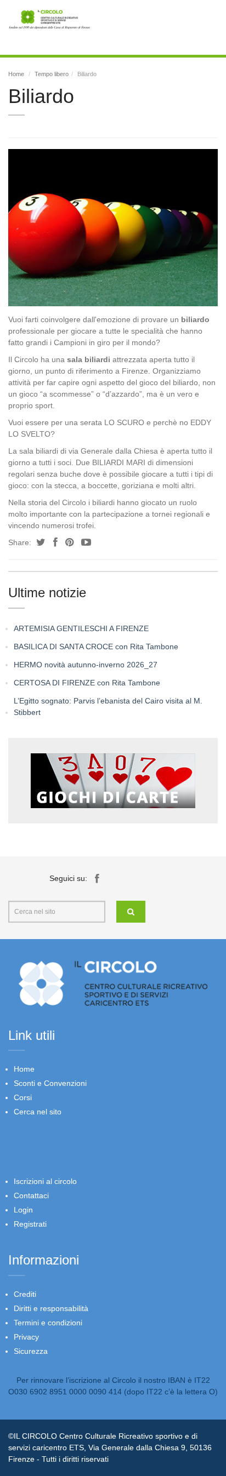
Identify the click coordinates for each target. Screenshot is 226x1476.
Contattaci (31, 1195)
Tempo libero (52, 74)
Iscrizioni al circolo (45, 1181)
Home (16, 74)
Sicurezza (31, 1351)
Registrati (30, 1224)
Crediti (25, 1294)
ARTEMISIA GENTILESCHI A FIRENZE (81, 628)
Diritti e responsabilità (51, 1308)
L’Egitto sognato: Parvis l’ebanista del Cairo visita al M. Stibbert (108, 706)
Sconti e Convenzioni (50, 1083)
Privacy (26, 1336)
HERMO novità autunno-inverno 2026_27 (85, 664)
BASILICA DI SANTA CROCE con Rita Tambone (96, 646)
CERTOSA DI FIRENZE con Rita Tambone (87, 682)
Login (23, 1209)
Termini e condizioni (48, 1322)
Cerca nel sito (37, 1111)
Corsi (23, 1097)
